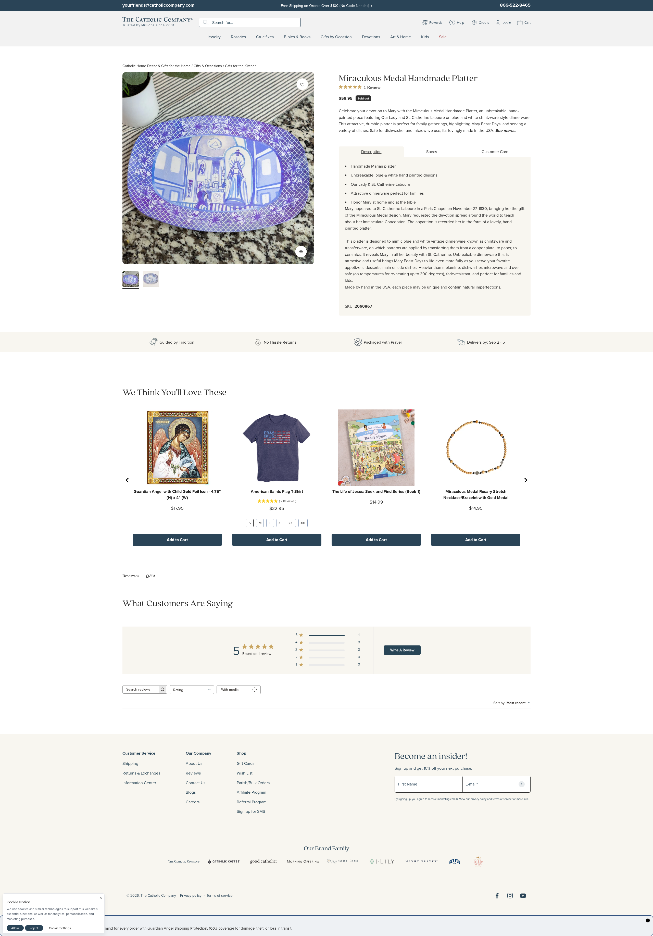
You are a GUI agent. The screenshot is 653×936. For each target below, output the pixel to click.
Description (371, 151)
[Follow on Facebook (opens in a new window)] (497, 895)
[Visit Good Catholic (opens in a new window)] (263, 861)
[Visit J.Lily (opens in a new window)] (381, 861)
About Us (194, 763)
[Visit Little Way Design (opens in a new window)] (478, 861)
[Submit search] (206, 22)
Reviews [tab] (130, 576)
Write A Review (402, 650)
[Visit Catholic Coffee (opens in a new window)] (223, 861)
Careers (192, 802)
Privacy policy (191, 895)
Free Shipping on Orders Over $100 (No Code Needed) (326, 5)
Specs (431, 151)
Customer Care (495, 151)
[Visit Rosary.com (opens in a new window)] (342, 861)
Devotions (371, 37)
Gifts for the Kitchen (241, 65)
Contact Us (195, 782)
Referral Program (252, 802)
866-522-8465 (515, 5)
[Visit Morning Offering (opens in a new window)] (302, 861)
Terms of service (220, 895)
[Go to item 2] (151, 280)
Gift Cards (245, 763)
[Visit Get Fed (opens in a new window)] (455, 861)
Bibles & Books (297, 37)
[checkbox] (302, 84)
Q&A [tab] (151, 576)
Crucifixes (265, 37)
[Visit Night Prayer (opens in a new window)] (421, 861)
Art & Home (400, 37)
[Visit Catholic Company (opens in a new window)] (184, 861)
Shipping (130, 763)
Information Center (139, 782)
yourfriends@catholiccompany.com (158, 5)
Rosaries (238, 37)
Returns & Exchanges (141, 773)
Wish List (245, 773)
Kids (425, 37)
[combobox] (192, 689)
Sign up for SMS (251, 811)
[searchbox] (140, 689)
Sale (443, 37)
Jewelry (214, 37)
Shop (241, 753)
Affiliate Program (251, 792)
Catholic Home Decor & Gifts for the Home (156, 65)
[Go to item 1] (130, 280)
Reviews (193, 773)
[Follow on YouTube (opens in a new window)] (523, 895)
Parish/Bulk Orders (253, 782)
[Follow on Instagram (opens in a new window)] (510, 895)
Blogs (191, 792)
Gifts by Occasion (336, 37)
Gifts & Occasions (208, 65)
